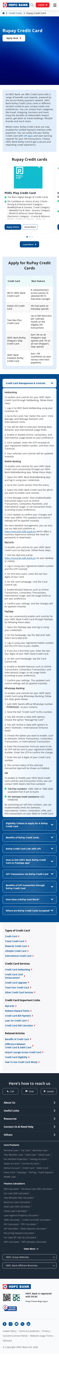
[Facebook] (4, 1324)
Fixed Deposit (46, 1172)
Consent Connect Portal (15, 1336)
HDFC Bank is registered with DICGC (38, 1295)
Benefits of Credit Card (17, 1039)
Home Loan (44, 1154)
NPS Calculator (11, 1241)
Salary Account (11, 1163)
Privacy (46, 1331)
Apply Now (12, 38)
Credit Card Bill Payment (18, 1015)
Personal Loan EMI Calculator (36, 1188)
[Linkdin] (28, 1324)
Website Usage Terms (41, 1336)
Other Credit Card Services (19, 992)
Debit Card (42, 1167)
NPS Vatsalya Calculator (34, 1241)
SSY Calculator (11, 1224)
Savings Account (38, 1159)
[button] (27, 236)
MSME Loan (10, 1176)
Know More (30, 227)
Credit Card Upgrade (16, 982)
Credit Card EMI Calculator (19, 1025)
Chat (31, 1091)
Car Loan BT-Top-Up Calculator (20, 1237)
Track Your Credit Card (17, 987)
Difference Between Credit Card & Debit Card (18, 1046)
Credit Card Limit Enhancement (14, 976)
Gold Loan (30, 1154)
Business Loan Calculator (17, 1202)
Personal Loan (11, 1150)
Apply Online (13, 227)
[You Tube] (16, 1324)
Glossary (7, 1340)
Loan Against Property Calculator (21, 1215)
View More (29, 1248)
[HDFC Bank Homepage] (4, 13)
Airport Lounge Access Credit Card (23, 1052)
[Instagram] (10, 1324)
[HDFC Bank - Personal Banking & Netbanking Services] (17, 1286)
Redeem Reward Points (17, 1010)
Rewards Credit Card (16, 946)
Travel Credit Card (14, 941)
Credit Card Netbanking (17, 969)
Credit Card (11, 936)
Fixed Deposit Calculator (33, 1228)
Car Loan (25, 1150)
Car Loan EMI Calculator (16, 1193)
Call (12, 1091)
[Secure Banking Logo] (10, 1308)
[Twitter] (22, 1324)
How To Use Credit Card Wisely (21, 1062)
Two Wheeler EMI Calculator (18, 1197)
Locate (50, 1091)
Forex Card (9, 1172)
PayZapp (21, 1172)
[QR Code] (7, 1297)
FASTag (32, 1172)
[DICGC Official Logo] (16, 1297)
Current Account (30, 1163)
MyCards (9, 1005)
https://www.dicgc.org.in (36, 1301)
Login (41, 5)
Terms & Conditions (29, 1331)
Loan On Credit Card (16, 1020)
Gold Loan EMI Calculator (17, 1206)
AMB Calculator (12, 1219)
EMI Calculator (11, 1188)
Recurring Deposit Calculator (19, 1233)
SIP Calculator (11, 1228)
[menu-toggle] (54, 5)
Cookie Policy (9, 1331)
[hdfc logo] (16, 5)
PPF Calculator (28, 1224)
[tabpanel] (29, 598)
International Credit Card (18, 955)
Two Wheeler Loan (13, 1154)
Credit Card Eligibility (16, 1057)
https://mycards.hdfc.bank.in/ (20, 531)
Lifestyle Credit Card (15, 950)
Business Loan (40, 1150)
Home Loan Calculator (15, 1210)
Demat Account (12, 1167)
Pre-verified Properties (16, 1159)
